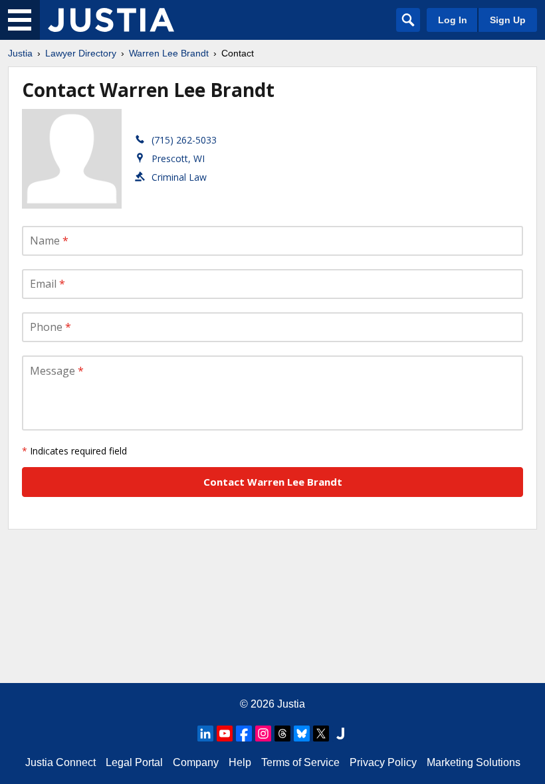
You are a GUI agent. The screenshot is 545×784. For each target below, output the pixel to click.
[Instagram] (263, 733)
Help (240, 762)
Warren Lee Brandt (169, 53)
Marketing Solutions (473, 762)
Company (196, 762)
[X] (321, 733)
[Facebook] (244, 733)
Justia (20, 53)
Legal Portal (134, 762)
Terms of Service (300, 762)
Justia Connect (60, 762)
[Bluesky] (302, 733)
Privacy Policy (383, 762)
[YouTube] (225, 733)
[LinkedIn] (205, 733)
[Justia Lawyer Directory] (111, 20)
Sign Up (508, 20)
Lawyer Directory (80, 53)
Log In (452, 20)
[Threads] (282, 733)
